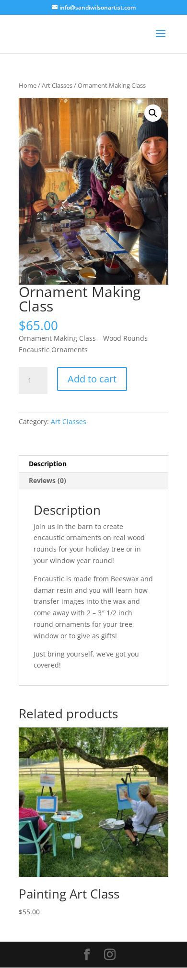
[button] (153, 113)
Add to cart (92, 378)
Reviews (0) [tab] (47, 480)
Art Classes (57, 85)
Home (27, 85)
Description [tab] (48, 463)
